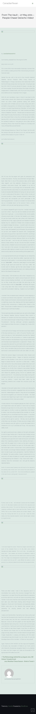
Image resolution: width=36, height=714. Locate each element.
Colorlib (10, 706)
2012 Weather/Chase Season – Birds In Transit (19, 661)
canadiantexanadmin (9, 53)
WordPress (24, 706)
